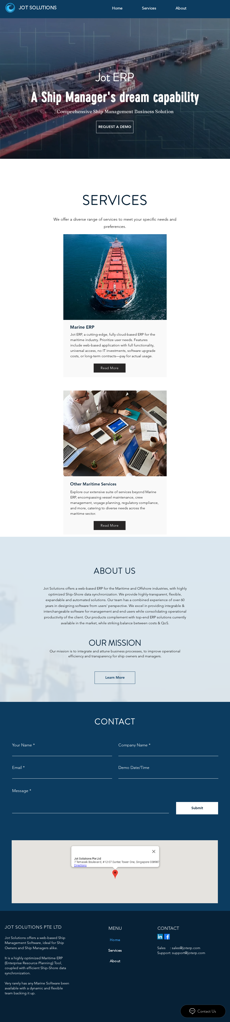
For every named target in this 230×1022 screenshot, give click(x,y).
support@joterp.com (188, 953)
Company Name (133, 745)
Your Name (22, 745)
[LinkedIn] (160, 936)
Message (20, 791)
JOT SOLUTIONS (38, 7)
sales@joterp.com (186, 948)
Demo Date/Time (133, 768)
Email (17, 768)
